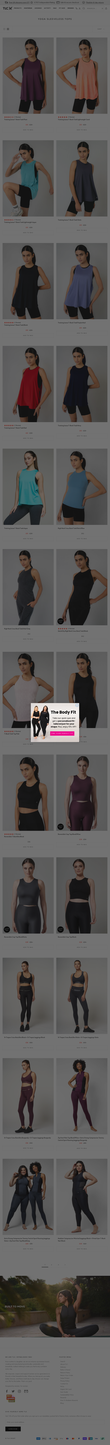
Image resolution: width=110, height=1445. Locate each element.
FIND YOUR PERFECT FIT (62, 733)
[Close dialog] (77, 705)
